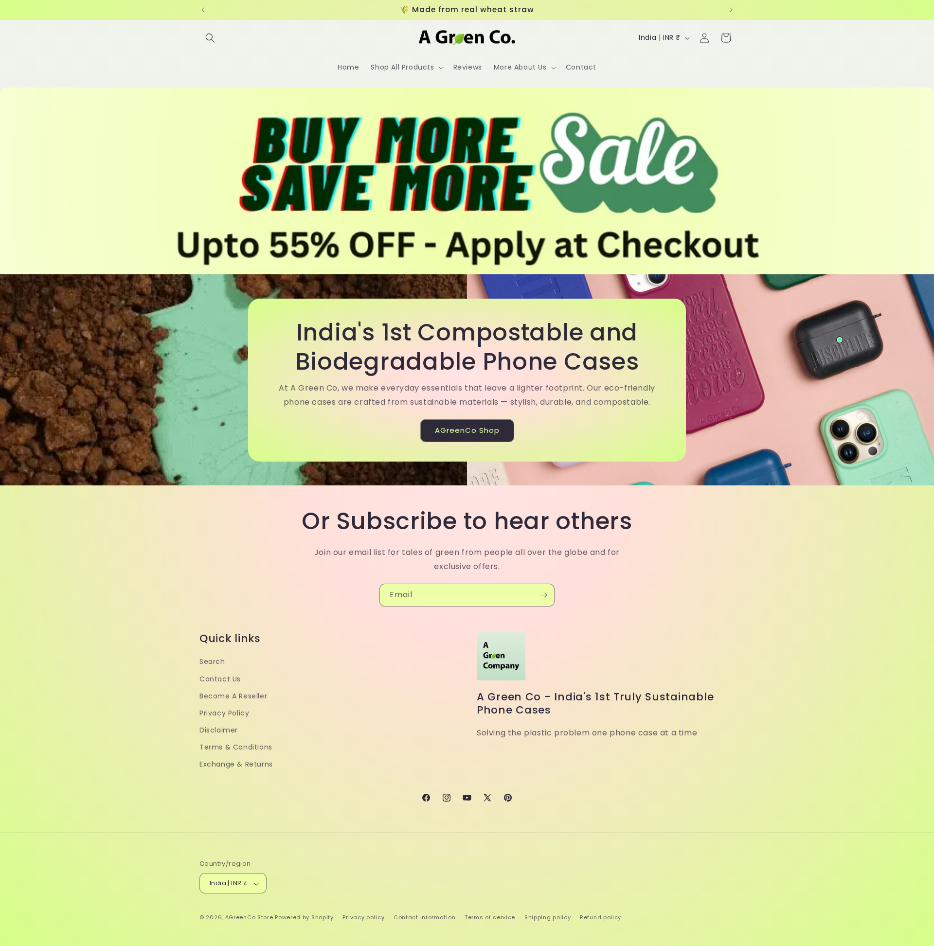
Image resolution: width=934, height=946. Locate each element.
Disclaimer (218, 730)
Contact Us (220, 678)
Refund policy (600, 918)
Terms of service (490, 918)
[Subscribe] (543, 595)
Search (212, 661)
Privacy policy (363, 918)
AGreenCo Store (249, 918)
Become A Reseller (233, 695)
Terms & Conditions (235, 747)
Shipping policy (547, 918)
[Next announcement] (731, 9)
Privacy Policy (224, 712)
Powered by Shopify (304, 918)
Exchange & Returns (236, 764)
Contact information (424, 918)
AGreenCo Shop (467, 430)
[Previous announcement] (203, 9)
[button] (210, 38)
